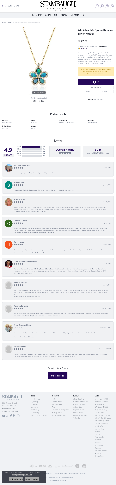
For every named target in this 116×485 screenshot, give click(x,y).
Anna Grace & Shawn (23, 325)
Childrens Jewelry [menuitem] (101, 448)
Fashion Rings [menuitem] (99, 429)
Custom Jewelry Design (39, 415)
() (44, 147)
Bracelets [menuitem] (98, 440)
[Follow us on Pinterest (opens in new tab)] (14, 415)
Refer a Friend (57, 402)
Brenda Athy (19, 199)
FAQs (54, 399)
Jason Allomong (21, 306)
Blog (53, 407)
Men (55, 15)
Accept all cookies (31, 479)
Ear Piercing (35, 413)
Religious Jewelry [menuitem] (101, 410)
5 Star (19, 147)
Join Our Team (57, 404)
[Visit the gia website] (33, 466)
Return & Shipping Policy (60, 410)
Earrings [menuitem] (97, 434)
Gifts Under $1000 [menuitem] (101, 407)
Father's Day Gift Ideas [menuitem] (103, 418)
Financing (34, 404)
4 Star (19, 149)
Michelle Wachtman (22, 165)
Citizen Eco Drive (79, 404)
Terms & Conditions (59, 415)
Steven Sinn (19, 182)
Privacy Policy (57, 413)
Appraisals (34, 407)
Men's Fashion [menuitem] (100, 445)
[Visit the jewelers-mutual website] (67, 466)
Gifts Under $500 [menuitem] (101, 404)
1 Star (19, 156)
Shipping (87, 92)
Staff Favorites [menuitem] (100, 413)
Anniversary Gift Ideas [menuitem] (102, 399)
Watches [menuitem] (98, 443)
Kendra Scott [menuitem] (99, 456)
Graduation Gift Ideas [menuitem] (102, 415)
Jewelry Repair (36, 399)
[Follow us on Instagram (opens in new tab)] (18, 415)
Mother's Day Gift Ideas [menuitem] (103, 421)
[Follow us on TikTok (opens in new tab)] (7, 415)
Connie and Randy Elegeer (25, 261)
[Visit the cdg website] (77, 466)
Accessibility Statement (77, 473)
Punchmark (62, 480)
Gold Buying (35, 410)
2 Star (19, 153)
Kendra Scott (78, 413)
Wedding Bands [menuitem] (100, 426)
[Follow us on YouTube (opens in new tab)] (3, 415)
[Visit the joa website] (57, 466)
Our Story (75, 15)
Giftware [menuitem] (98, 453)
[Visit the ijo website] (42, 466)
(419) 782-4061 (38, 101)
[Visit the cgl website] (84, 466)
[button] (97, 6)
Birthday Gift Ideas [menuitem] (101, 402)
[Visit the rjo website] (50, 466)
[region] (39, 61)
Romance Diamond (80, 415)
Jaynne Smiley (20, 282)
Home (4, 22)
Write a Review (58, 375)
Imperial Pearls (78, 410)
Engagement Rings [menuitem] (101, 423)
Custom (64, 15)
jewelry (10, 22)
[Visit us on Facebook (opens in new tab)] (11, 415)
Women (48, 15)
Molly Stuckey (20, 346)
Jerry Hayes (19, 242)
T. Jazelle (76, 418)
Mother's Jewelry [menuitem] (101, 451)
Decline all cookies (16, 479)
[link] (10, 6)
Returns (105, 92)
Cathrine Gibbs (20, 221)
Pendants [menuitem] (98, 432)
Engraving (34, 402)
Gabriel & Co (77, 407)
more (101, 63)
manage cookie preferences (22, 475)
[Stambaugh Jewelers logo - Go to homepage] (58, 6)
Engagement (37, 15)
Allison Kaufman (79, 399)
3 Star (19, 151)
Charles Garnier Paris (80, 402)
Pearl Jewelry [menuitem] (99, 437)
